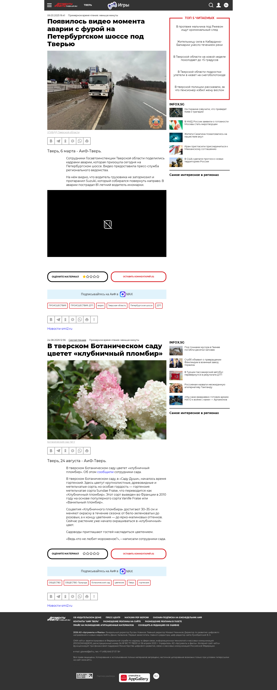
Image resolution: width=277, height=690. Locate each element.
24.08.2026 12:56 (56, 340)
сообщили (105, 472)
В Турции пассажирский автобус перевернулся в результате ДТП (203, 373)
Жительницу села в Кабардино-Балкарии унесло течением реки (199, 43)
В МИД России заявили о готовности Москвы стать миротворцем (206, 123)
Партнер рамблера (106, 676)
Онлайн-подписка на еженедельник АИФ (177, 617)
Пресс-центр (113, 617)
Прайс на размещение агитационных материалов (103, 625)
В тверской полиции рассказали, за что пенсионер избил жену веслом (200, 88)
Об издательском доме (87, 617)
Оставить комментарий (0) (138, 276)
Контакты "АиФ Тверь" (86, 621)
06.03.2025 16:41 (56, 15)
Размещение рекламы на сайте (122, 621)
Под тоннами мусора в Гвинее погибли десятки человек (202, 348)
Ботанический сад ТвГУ (61, 441)
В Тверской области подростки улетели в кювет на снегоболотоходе (200, 73)
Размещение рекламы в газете (163, 621)
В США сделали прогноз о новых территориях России (203, 160)
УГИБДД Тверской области (63, 132)
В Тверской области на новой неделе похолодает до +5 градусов (199, 58)
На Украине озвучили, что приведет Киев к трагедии (205, 110)
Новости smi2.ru (59, 328)
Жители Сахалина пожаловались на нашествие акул (205, 135)
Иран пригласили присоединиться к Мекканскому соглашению (206, 147)
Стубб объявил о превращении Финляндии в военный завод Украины (202, 362)
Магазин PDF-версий (137, 617)
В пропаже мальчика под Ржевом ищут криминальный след (199, 28)
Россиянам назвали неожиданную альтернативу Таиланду (204, 386)
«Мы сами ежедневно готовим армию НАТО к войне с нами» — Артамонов (206, 398)
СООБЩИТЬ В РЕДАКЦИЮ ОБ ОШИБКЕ (158, 625)
